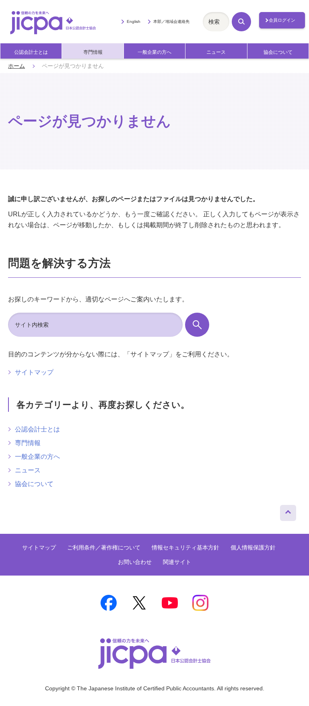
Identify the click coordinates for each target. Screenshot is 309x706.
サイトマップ (34, 372)
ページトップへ (288, 511)
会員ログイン (282, 20)
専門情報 (93, 52)
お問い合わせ (135, 562)
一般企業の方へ (154, 52)
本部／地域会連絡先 (171, 21)
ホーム (16, 66)
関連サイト (177, 562)
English (133, 21)
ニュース (216, 52)
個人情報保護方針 (253, 547)
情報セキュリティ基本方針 (185, 547)
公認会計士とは (31, 52)
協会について (278, 52)
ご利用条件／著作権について (103, 547)
